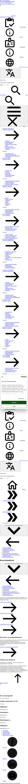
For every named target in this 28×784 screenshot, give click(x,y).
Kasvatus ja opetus (6, 158)
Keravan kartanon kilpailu (8, 557)
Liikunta (7, 201)
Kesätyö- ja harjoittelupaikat (11, 235)
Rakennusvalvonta (9, 146)
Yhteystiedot (5, 730)
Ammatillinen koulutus (10, 175)
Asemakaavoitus (6, 551)
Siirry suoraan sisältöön (5, 0)
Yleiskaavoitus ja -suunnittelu (9, 550)
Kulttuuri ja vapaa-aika (7, 185)
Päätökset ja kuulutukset (10, 267)
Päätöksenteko (8, 254)
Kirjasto (6, 198)
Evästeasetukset (17, 783)
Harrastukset (7, 203)
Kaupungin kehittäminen (8, 548)
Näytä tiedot (21, 398)
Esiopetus (7, 171)
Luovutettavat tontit (9, 153)
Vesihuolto (7, 149)
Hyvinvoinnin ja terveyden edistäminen (13, 257)
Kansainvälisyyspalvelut (10, 230)
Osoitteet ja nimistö (6, 555)
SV (21, 67)
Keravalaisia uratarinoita (10, 236)
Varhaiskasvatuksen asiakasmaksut (12, 180)
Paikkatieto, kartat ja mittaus (11, 144)
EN (23, 67)
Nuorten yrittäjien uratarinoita (11, 238)
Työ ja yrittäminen (6, 214)
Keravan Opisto (8, 176)
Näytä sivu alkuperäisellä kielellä (7, 1)
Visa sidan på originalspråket (6, 2)
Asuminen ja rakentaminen (8, 128)
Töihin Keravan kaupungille (11, 228)
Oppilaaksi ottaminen (9, 182)
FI (20, 67)
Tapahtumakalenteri (9, 210)
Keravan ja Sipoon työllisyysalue (12, 226)
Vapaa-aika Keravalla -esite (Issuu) (12, 209)
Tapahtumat (7, 200)
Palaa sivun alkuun (4, 682)
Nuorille (7, 205)
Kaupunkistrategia (9, 266)
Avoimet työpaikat (9, 234)
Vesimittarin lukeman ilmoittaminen (12, 155)
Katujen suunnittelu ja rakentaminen (10, 553)
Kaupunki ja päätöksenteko (8, 239)
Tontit (6, 145)
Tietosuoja (11, 783)
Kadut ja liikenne (8, 143)
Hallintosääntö (8, 265)
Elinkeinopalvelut (8, 227)
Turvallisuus (7, 256)
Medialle (7, 258)
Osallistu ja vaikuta (9, 252)
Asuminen (7, 140)
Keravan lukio (8, 174)
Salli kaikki (14, 402)
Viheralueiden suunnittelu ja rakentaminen (11, 554)
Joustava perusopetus (9, 183)
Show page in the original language (7, 4)
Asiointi (6, 255)
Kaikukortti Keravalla (9, 213)
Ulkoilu (6, 202)
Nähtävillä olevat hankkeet (10, 154)
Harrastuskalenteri (9, 211)
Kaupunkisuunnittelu (9, 142)
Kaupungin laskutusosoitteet (11, 264)
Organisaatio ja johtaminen (10, 251)
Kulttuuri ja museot (9, 199)
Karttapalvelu (8, 157)
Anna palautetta (6, 731)
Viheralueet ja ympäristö (10, 147)
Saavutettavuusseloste (4, 783)
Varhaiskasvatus (8, 170)
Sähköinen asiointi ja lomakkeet (11, 184)
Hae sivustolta (3, 94)
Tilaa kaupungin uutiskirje (8, 735)
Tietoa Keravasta (8, 259)
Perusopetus (7, 173)
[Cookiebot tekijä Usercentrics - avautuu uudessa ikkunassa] (21, 377)
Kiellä (14, 406)
